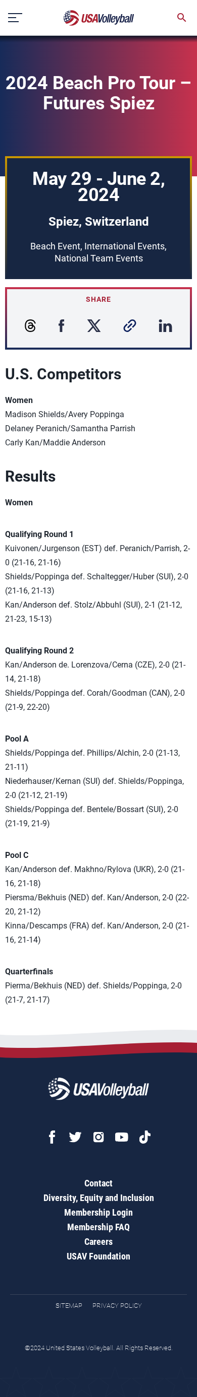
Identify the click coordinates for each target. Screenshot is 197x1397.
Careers (98, 1241)
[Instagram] (98, 1137)
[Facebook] (52, 1137)
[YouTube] (122, 1137)
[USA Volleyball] (99, 18)
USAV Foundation (98, 1256)
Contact (98, 1183)
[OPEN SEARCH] (182, 17)
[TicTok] (145, 1137)
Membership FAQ (98, 1227)
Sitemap (69, 1305)
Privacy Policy (117, 1305)
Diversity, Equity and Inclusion (98, 1197)
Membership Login (98, 1212)
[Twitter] (75, 1137)
